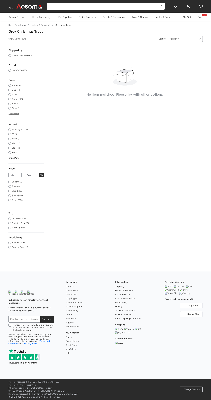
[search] (161, 6)
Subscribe (47, 319)
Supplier (70, 322)
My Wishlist (71, 349)
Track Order (72, 345)
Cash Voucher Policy (125, 298)
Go (41, 175)
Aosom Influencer (74, 302)
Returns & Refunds (124, 290)
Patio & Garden (16, 17)
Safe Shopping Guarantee (128, 318)
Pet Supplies (65, 17)
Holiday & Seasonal (40, 25)
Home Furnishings (42, 17)
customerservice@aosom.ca (22, 385)
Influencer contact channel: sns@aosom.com (30, 388)
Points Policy (121, 302)
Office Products (87, 17)
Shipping (119, 286)
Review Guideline (123, 314)
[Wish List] (175, 6)
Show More (14, 113)
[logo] (29, 6)
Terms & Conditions (125, 310)
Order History (72, 341)
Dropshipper (72, 298)
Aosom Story (72, 310)
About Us (70, 286)
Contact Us (71, 294)
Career (69, 314)
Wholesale (71, 318)
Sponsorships (72, 326)
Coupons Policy (122, 294)
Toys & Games (140, 17)
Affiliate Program (74, 306)
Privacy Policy (31, 343)
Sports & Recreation (114, 17)
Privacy (118, 306)
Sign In (69, 337)
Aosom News (72, 290)
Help (68, 353)
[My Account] (188, 6)
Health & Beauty (164, 17)
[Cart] (201, 6)
